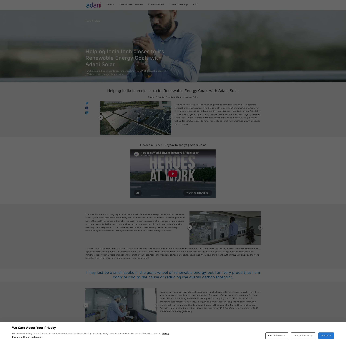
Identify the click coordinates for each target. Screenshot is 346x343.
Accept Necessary (303, 336)
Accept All (326, 336)
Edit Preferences (276, 336)
